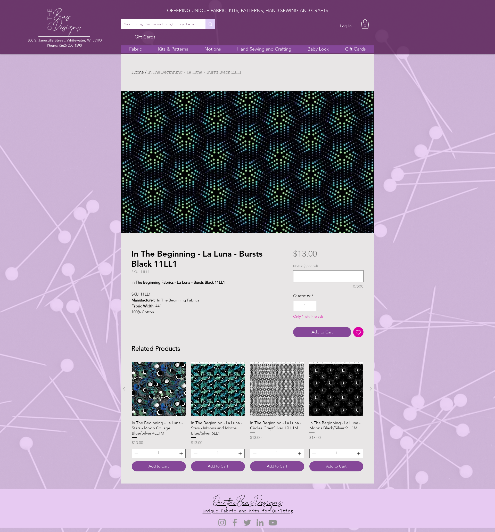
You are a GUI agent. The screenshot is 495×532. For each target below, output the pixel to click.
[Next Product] (371, 389)
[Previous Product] (124, 389)
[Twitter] (247, 523)
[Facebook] (235, 523)
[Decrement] (297, 306)
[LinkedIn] (260, 523)
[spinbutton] (305, 306)
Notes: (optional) (305, 266)
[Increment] (312, 306)
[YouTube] (273, 523)
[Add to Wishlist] (358, 332)
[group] (247, 416)
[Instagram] (222, 523)
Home (137, 72)
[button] (365, 24)
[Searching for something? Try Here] (210, 24)
